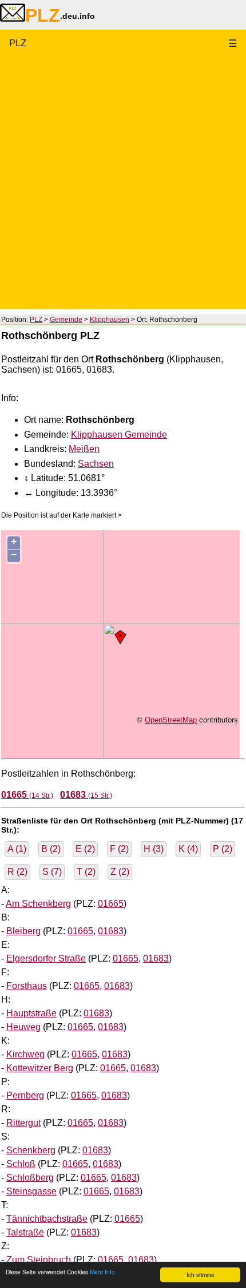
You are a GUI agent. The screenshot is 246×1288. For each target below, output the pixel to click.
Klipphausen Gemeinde (119, 434)
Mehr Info (102, 1271)
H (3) (154, 849)
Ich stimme (201, 1274)
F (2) (119, 849)
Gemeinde (66, 320)
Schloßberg (30, 1177)
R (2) (17, 872)
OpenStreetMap (171, 720)
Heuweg (23, 1027)
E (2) (85, 849)
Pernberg (25, 1095)
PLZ (17, 43)
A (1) (16, 849)
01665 (111, 904)
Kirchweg (25, 1054)
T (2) (86, 872)
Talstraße (25, 1232)
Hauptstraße (31, 1013)
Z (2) (119, 872)
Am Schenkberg (38, 904)
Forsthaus (26, 986)
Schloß (20, 1164)
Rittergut (23, 1123)
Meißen (84, 449)
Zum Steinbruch (38, 1260)
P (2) (222, 849)
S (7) (52, 872)
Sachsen (96, 464)
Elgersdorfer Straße (46, 958)
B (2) (51, 849)
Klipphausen (109, 320)
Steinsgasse (31, 1191)
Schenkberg (30, 1150)
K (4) (188, 849)
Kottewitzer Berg (39, 1068)
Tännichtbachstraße (47, 1219)
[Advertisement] (123, 186)
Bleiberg (23, 931)
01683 (111, 931)
